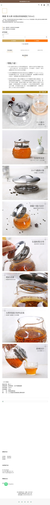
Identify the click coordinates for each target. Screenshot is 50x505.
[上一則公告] (1, 1)
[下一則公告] (48, 1)
